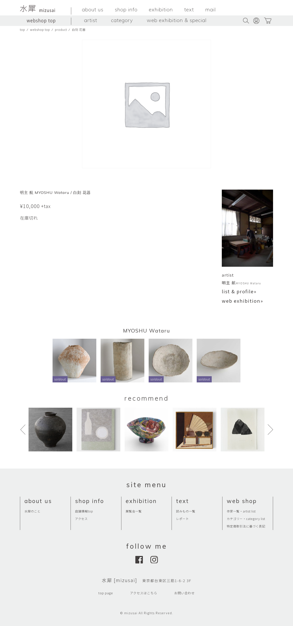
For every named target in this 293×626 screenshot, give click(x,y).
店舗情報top (84, 511)
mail (210, 9)
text (189, 9)
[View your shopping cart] (267, 20)
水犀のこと (32, 511)
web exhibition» (242, 300)
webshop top (40, 29)
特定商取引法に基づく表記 (246, 526)
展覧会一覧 (134, 511)
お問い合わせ (184, 593)
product (61, 29)
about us (92, 9)
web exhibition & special (177, 20)
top (22, 29)
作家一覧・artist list (241, 511)
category (122, 20)
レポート (182, 519)
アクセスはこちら (143, 593)
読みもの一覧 (185, 511)
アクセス (81, 519)
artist (90, 20)
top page (105, 593)
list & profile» (239, 291)
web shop (242, 501)
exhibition (161, 9)
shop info (126, 9)
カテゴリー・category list (246, 519)
